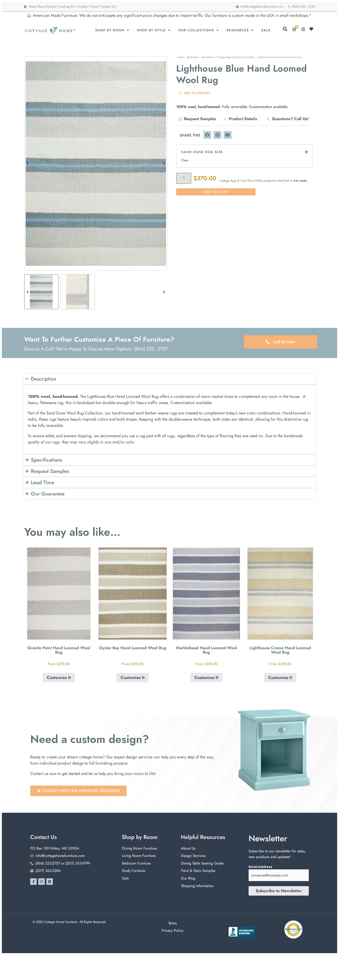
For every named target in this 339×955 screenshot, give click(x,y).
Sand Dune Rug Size (202, 152)
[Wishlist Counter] (312, 29)
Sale (266, 30)
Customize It (59, 678)
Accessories (208, 57)
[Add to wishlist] (86, 555)
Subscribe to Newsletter (279, 891)
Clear (185, 160)
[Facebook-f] (33, 881)
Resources (238, 30)
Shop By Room (110, 30)
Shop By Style (151, 30)
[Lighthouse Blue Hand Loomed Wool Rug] (95, 163)
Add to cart (216, 191)
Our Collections (196, 30)
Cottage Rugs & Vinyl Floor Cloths (235, 57)
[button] (28, 163)
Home (180, 57)
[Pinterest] (49, 881)
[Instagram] (41, 881)
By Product (193, 57)
